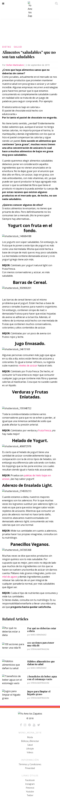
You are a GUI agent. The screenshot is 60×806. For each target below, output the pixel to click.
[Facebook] (21, 725)
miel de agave (9, 576)
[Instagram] (25, 725)
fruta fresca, (45, 430)
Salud (18, 46)
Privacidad (30, 768)
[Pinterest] (29, 725)
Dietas (6, 46)
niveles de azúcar (28, 365)
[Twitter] (38, 725)
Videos (30, 752)
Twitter (30, 795)
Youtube (30, 791)
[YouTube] (34, 725)
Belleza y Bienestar (30, 741)
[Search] (55, 3)
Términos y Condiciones (30, 764)
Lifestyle (30, 748)
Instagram (30, 784)
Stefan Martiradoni (15, 65)
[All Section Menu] (3, 3)
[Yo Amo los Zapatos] (30, 9)
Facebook (30, 780)
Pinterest (30, 787)
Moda (30, 737)
